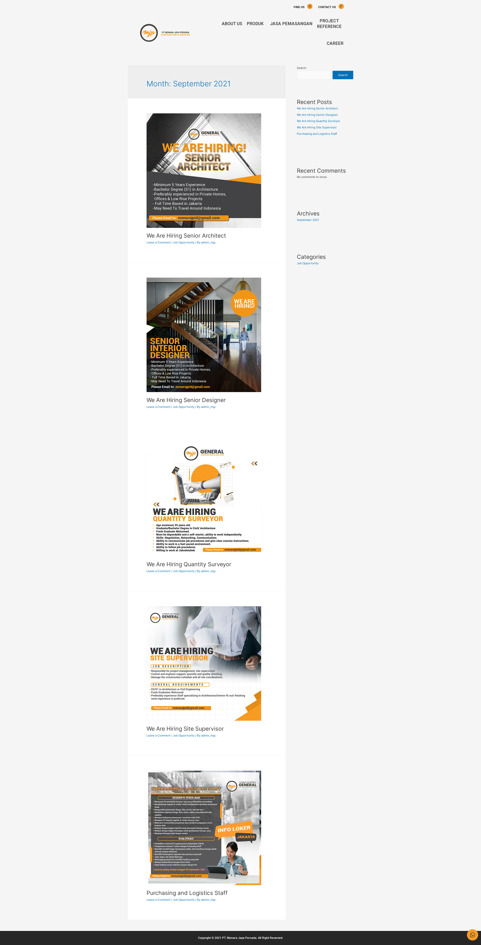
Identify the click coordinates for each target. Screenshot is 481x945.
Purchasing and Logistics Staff (187, 892)
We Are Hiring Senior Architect (186, 235)
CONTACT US (327, 7)
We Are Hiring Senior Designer (186, 400)
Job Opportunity (183, 242)
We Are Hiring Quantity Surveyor (189, 564)
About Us (232, 23)
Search (301, 68)
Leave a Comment (158, 242)
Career (335, 43)
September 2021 (308, 220)
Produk (255, 23)
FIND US (299, 7)
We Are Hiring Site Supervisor (185, 728)
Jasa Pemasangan (291, 23)
